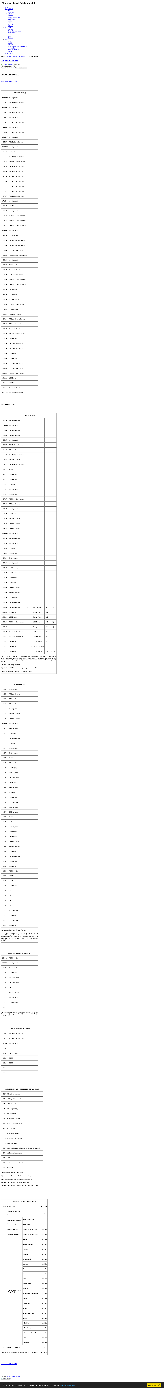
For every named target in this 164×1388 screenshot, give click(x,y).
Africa (10, 21)
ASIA (10, 43)
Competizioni (9, 9)
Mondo (10, 26)
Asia (9, 22)
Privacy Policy (9, 53)
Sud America (12, 19)
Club (9, 10)
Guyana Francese (9, 60)
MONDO (11, 51)
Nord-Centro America (14, 17)
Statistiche (8, 27)
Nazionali (11, 12)
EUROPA (11, 44)
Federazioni (8, 14)
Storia (6, 39)
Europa (10, 15)
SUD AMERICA (13, 49)
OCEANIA (11, 48)
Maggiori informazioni (67, 1385)
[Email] (10, 64)
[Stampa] (4, 64)
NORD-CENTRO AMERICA (17, 46)
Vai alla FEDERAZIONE (9, 81)
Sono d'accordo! (154, 1385)
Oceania (10, 24)
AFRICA (11, 41)
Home (6, 7)
